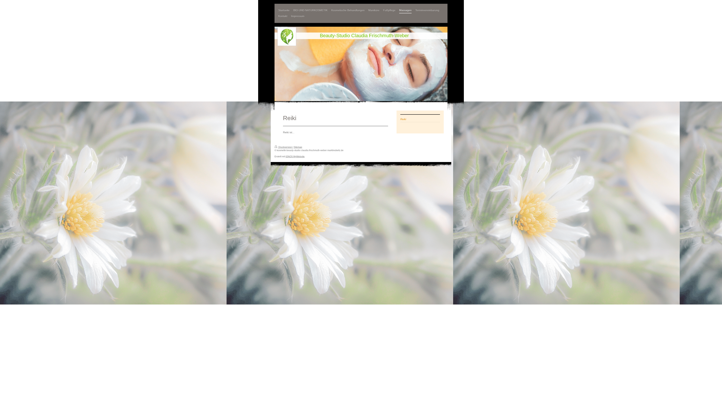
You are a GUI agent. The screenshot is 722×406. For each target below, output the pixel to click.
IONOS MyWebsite (295, 156)
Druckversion (285, 147)
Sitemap (298, 147)
